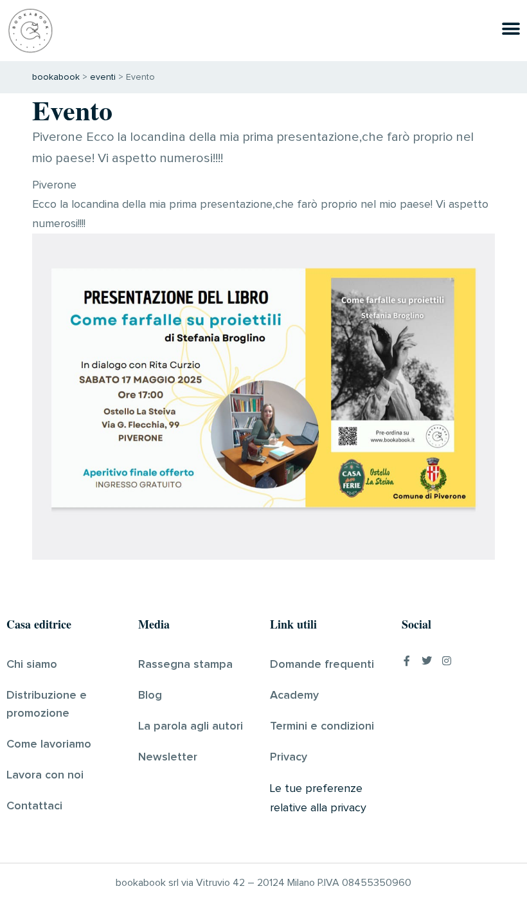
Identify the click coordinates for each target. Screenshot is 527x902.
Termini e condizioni (322, 726)
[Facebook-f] (407, 661)
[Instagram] (447, 661)
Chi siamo (31, 664)
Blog (150, 695)
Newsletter (167, 757)
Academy (294, 695)
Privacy (288, 757)
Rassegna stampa (185, 664)
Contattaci (34, 806)
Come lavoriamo (48, 744)
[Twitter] (427, 661)
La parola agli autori (190, 726)
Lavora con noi (45, 775)
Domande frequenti (322, 664)
